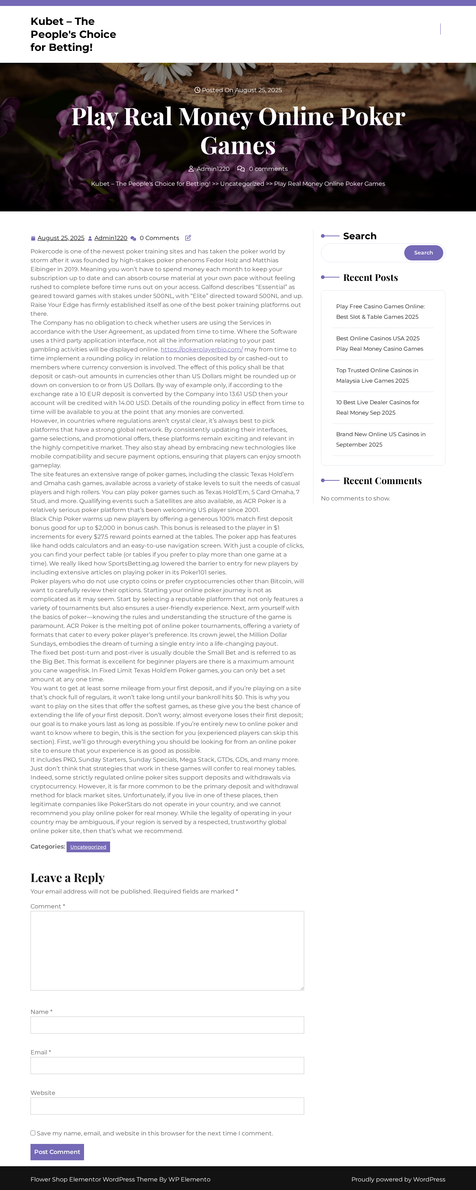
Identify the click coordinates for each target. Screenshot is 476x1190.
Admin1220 (111, 238)
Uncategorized (242, 183)
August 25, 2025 (61, 238)
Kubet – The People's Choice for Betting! (73, 34)
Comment (47, 906)
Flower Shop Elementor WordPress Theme (94, 1179)
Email (40, 1052)
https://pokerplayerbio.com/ (202, 349)
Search (360, 235)
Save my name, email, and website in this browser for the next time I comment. (155, 1133)
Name (41, 1011)
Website (42, 1092)
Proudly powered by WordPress (398, 1179)
